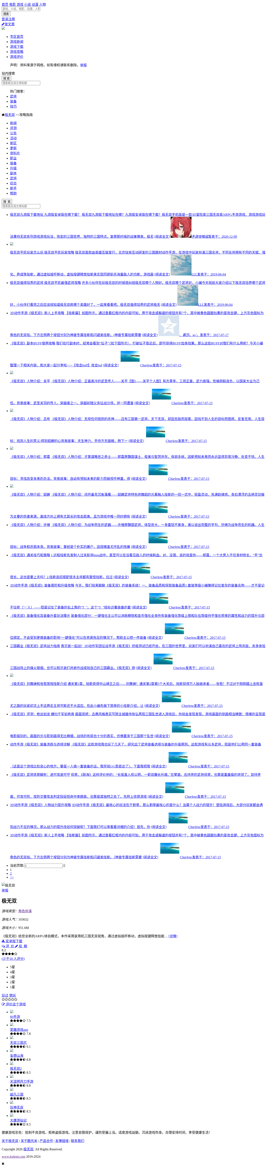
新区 (13, 143)
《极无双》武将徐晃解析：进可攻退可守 (40, 774)
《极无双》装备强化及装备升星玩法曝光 (40, 615)
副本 (13, 173)
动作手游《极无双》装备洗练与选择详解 (40, 744)
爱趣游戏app (19, 1030)
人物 (42, 4)
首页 (5, 4)
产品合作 (46, 1141)
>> (12, 877)
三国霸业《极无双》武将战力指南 (35, 646)
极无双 (10, 115)
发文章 (10, 24)
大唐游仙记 (18, 1120)
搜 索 (6, 78)
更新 (13, 148)
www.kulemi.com (13, 1156)
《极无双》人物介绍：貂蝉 (30, 494)
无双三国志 (18, 1042)
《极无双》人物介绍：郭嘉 (30, 457)
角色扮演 (25, 911)
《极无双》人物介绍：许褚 (30, 525)
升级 (13, 168)
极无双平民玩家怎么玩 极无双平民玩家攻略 (42, 252)
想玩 (12, 995)
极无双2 (16, 1068)
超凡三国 (16, 1094)
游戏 (20, 4)
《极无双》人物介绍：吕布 (30, 419)
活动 (13, 138)
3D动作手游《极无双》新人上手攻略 (37, 313)
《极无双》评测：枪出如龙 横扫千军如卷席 (42, 714)
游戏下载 (16, 46)
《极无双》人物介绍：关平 (30, 381)
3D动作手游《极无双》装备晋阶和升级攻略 (42, 585)
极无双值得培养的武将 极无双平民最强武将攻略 (45, 283)
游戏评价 (16, 56)
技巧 (13, 106)
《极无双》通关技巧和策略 (30, 555)
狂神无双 (16, 1107)
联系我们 (77, 1141)
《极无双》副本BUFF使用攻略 (32, 343)
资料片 (15, 153)
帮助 (13, 193)
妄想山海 (16, 1055)
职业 (13, 158)
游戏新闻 (16, 41)
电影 (12, 4)
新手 (13, 188)
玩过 (5, 995)
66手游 (15, 1017)
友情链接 (62, 1141)
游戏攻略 (16, 51)
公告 (13, 133)
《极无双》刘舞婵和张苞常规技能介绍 (38, 684)
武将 (13, 96)
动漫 (35, 4)
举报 (83, 65)
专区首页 (16, 36)
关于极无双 (10, 1141)
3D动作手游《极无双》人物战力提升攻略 (40, 805)
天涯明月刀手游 (21, 1081)
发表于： (214, 236)
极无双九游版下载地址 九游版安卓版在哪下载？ (45, 214)
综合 (13, 183)
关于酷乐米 (29, 1141)
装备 (13, 101)
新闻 (13, 123)
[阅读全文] (162, 236)
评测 (13, 128)
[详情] (173, 936)
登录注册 (8, 19)
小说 (27, 4)
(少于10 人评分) (13, 958)
